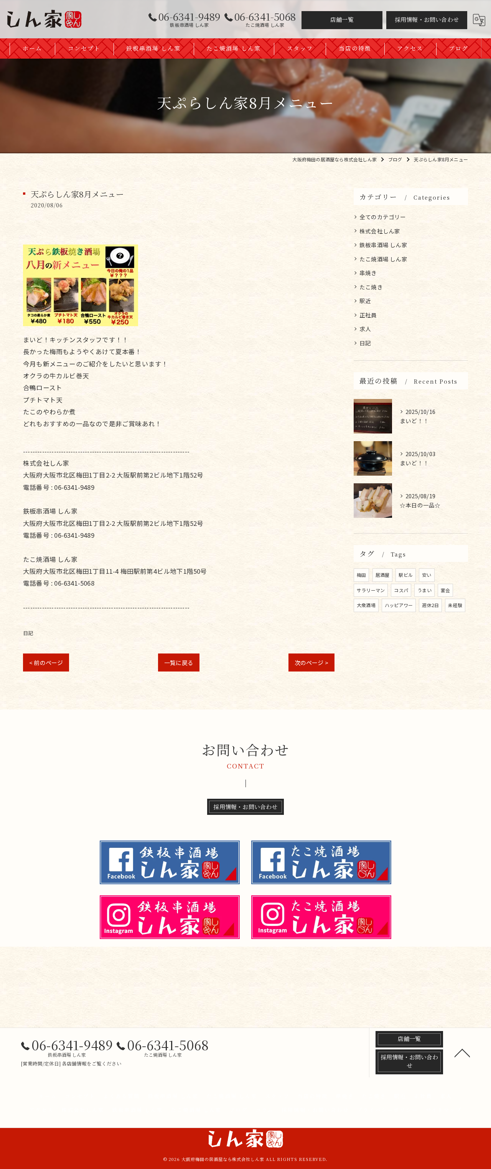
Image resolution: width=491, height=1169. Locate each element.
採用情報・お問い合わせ (427, 19)
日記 (28, 633)
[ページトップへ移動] (462, 1052)
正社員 (368, 315)
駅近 (365, 301)
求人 (365, 329)
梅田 (361, 574)
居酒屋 (383, 574)
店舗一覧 (342, 19)
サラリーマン (371, 590)
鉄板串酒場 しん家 (383, 245)
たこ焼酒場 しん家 (383, 259)
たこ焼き (371, 287)
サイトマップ (444, 1109)
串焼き (368, 273)
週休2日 (430, 605)
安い (426, 574)
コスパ (401, 590)
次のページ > (311, 662)
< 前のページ (46, 662)
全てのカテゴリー (382, 217)
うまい (424, 590)
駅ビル (406, 574)
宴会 (445, 590)
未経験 (455, 605)
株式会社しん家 (379, 231)
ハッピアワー (399, 605)
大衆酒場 (366, 605)
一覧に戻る (178, 662)
